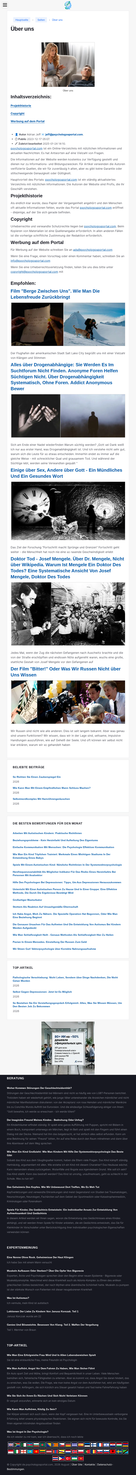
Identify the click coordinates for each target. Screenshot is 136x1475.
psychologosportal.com (26, 148)
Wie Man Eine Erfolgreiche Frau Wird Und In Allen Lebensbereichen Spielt (51, 1355)
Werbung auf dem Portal (27, 121)
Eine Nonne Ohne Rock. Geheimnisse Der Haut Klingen (40, 1257)
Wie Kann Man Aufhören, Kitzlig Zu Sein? (32, 1409)
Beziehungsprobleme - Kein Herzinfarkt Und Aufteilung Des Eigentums (55, 840)
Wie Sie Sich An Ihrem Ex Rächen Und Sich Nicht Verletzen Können (47, 1395)
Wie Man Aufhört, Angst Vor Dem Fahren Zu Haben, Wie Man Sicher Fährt (51, 1368)
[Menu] (5, 5)
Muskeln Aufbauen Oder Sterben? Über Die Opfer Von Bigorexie (45, 1270)
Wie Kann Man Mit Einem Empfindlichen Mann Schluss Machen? (52, 787)
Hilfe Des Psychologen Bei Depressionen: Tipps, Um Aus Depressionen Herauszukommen (67, 882)
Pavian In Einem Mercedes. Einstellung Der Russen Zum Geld (50, 942)
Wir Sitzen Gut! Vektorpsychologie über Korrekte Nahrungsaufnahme (54, 948)
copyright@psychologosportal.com (34, 271)
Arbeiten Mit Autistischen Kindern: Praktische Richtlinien (47, 833)
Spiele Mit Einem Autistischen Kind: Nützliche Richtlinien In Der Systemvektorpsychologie (67, 864)
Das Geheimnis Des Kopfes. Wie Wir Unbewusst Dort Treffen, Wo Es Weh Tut (53, 1187)
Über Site (77, 1464)
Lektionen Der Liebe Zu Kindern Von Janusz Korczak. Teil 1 (42, 1311)
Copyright (17, 113)
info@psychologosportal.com (30, 260)
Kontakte (90, 1464)
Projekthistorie (21, 105)
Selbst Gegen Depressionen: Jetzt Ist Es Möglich (42, 991)
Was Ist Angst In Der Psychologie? (28, 1431)
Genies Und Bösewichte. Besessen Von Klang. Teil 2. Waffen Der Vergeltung (52, 1324)
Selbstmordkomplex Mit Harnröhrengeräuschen (41, 798)
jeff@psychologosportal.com (64, 134)
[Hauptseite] (68, 5)
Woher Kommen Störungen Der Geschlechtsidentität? (39, 1088)
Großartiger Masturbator (27, 899)
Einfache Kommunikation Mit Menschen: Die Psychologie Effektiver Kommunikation (63, 847)
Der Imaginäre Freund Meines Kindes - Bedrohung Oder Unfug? (45, 1119)
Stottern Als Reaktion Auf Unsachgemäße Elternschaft (45, 906)
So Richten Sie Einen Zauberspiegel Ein (37, 776)
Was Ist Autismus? (18, 1297)
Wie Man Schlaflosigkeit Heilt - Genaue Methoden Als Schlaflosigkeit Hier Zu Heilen (63, 934)
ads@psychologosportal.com (92, 249)
